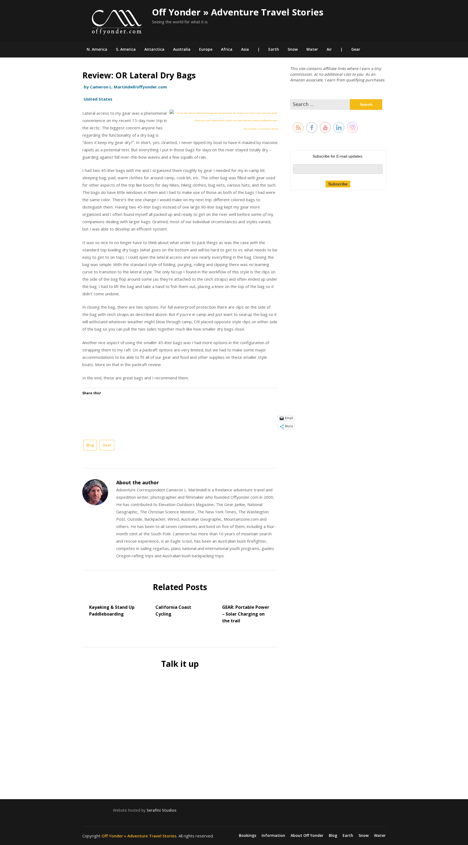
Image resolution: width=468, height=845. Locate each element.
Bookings (247, 835)
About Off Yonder (307, 835)
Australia (181, 49)
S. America (126, 49)
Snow (293, 49)
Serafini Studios (161, 810)
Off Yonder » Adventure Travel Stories (237, 12)
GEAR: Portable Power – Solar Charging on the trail (245, 614)
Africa (226, 49)
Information (273, 835)
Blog (90, 445)
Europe (205, 49)
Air (329, 49)
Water (312, 49)
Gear (355, 49)
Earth (273, 49)
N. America (97, 49)
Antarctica (154, 49)
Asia (245, 49)
